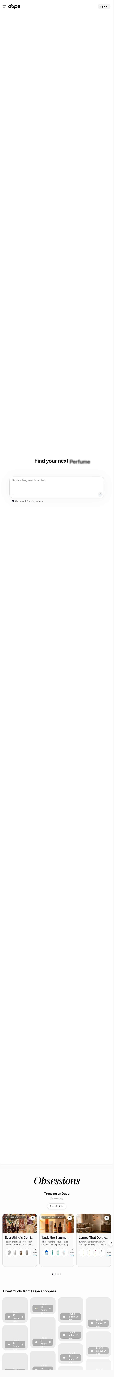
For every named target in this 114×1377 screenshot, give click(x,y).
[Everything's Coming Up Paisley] (20, 1240)
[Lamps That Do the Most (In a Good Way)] (93, 1240)
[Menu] (4, 6)
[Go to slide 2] (55, 1274)
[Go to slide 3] (58, 1274)
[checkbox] (13, 501)
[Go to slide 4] (60, 1274)
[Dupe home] (14, 6)
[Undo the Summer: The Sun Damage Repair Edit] (57, 1240)
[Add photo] (13, 494)
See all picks (56, 1206)
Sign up (104, 6)
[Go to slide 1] (52, 1274)
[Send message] (100, 494)
